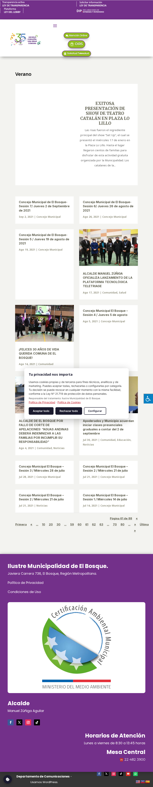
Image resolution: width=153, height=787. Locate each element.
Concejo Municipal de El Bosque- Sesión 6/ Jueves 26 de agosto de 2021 (108, 206)
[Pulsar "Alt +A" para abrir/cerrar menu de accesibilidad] (148, 398)
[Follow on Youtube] (128, 774)
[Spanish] (147, 781)
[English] (138, 781)
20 (51, 524)
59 (72, 524)
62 (94, 524)
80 (122, 524)
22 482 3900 (134, 759)
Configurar (95, 410)
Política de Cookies (69, 402)
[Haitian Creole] (142, 781)
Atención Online (78, 35)
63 (101, 524)
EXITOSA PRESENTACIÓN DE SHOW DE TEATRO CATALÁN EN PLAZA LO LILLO (104, 113)
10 (43, 524)
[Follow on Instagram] (28, 722)
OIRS (79, 44)
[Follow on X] (19, 722)
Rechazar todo (69, 410)
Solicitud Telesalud (78, 53)
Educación (124, 440)
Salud (122, 292)
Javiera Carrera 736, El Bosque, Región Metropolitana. (52, 573)
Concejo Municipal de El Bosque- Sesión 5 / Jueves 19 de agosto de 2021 (44, 239)
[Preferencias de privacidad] (7, 779)
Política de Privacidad (25, 582)
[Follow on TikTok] (37, 722)
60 (80, 524)
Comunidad (109, 292)
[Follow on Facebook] (11, 722)
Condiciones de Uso (24, 591)
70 (115, 524)
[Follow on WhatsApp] (135, 774)
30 (58, 524)
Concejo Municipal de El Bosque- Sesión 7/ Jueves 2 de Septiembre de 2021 (44, 206)
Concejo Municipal (48, 216)
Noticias (59, 448)
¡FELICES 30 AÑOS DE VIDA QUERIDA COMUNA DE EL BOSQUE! (39, 353)
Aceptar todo (41, 410)
